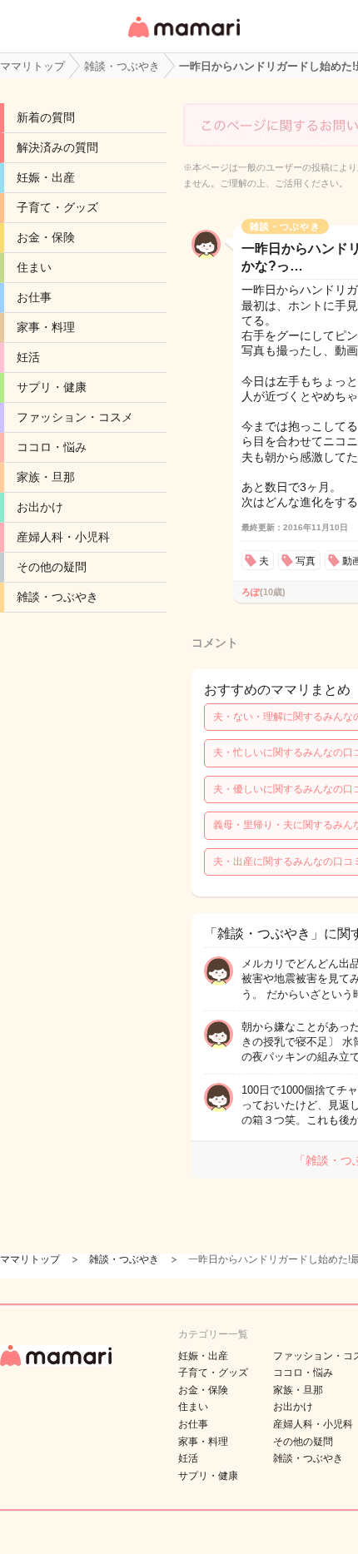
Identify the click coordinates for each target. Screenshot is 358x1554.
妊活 (28, 357)
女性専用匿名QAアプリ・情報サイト (183, 38)
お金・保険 (46, 237)
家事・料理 (46, 327)
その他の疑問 (52, 566)
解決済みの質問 (57, 147)
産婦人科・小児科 (63, 537)
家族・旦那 (46, 477)
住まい (34, 267)
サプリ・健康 (52, 387)
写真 (306, 561)
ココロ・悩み (52, 447)
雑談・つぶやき (57, 596)
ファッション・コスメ (75, 417)
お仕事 (34, 297)
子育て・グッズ (57, 207)
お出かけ (40, 507)
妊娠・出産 (46, 177)
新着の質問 (46, 117)
